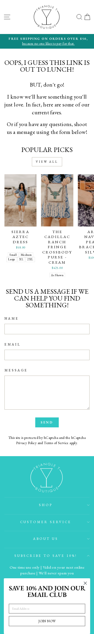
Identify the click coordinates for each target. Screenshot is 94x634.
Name (11, 318)
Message (16, 370)
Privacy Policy (26, 442)
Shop (45, 505)
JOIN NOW (46, 621)
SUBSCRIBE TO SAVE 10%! (45, 555)
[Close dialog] (85, 583)
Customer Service (45, 522)
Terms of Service (56, 442)
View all (47, 162)
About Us (45, 538)
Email (12, 344)
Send (47, 422)
